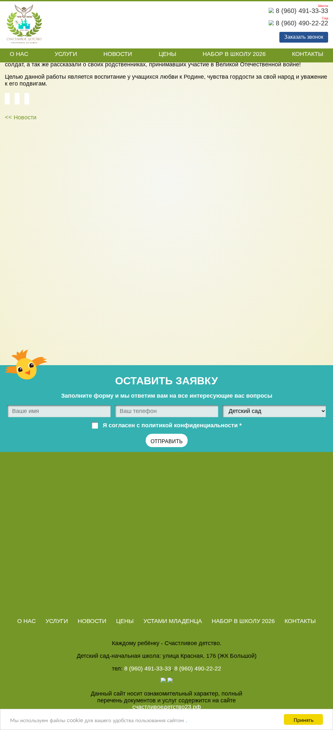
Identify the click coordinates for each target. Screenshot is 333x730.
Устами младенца (172, 621)
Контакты (307, 54)
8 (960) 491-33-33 (301, 10)
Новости (117, 54)
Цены (167, 54)
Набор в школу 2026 (234, 54)
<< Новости (20, 117)
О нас (19, 54)
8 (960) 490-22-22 (301, 23)
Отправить (167, 441)
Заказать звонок (303, 37)
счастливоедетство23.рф (166, 707)
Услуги (66, 54)
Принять (303, 719)
